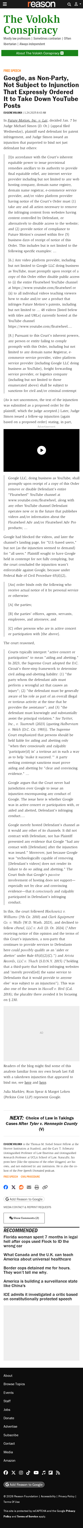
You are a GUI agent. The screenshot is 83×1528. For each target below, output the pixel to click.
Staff (7, 1401)
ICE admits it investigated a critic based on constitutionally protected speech (41, 1296)
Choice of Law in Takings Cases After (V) (41, 1123)
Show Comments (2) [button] (26, 1218)
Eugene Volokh (13, 113)
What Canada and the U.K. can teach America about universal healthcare (38, 1257)
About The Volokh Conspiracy (38, 53)
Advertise (10, 1426)
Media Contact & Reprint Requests (27, 1207)
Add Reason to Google (25, 1199)
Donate (9, 1418)
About (8, 1375)
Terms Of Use (12, 1502)
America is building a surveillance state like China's (40, 1283)
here (28, 1082)
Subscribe (11, 1435)
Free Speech (12, 70)
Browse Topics (14, 1384)
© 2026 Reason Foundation (21, 1496)
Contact (9, 1443)
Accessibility (48, 1496)
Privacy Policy (66, 1496)
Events (9, 1392)
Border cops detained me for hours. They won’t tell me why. (37, 1270)
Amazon (9, 1460)
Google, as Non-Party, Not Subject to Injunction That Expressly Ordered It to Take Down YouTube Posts (41, 92)
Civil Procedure (30, 1176)
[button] (78, 4)
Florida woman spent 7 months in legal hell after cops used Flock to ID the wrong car (41, 1241)
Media (8, 1452)
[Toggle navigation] (5, 4)
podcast (35, 1170)
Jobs (7, 1409)
